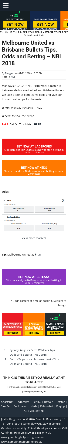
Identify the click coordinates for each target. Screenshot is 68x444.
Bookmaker (21, 406)
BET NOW (15, 24)
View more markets (34, 238)
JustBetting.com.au (13, 419)
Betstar (60, 402)
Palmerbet (46, 406)
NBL (13, 76)
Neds (34, 406)
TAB (24, 411)
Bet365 (36, 402)
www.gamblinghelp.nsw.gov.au (21, 437)
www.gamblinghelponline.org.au (21, 441)
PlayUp (60, 406)
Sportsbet (7, 402)
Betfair (48, 402)
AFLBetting (37, 411)
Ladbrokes (22, 402)
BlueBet (6, 406)
